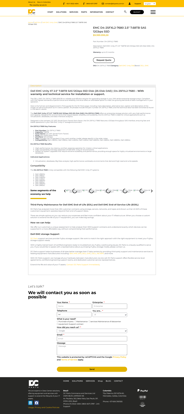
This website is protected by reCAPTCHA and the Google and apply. (91, 358)
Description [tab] (36, 86)
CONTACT (110, 12)
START (50, 12)
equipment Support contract (71, 324)
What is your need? (66, 319)
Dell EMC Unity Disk (49, 22)
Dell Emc (37, 22)
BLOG (108, 381)
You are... (97, 311)
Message (61, 343)
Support (138, 4)
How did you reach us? (68, 327)
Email (60, 335)
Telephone (62, 310)
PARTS (84, 12)
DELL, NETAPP (98, 253)
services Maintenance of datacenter (106, 322)
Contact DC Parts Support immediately (83, 265)
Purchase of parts (66, 322)
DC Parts (34, 238)
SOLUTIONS (61, 12)
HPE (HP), (78, 253)
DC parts (153, 12)
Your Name (62, 302)
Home (30, 22)
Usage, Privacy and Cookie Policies (43, 407)
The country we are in (38, 5)
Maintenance (82, 322)
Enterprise (98, 302)
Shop (100, 381)
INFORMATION (96, 12)
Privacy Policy (119, 357)
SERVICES (73, 12)
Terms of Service (69, 360)
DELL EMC (144, 66)
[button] (125, 12)
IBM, (71, 253)
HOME (66, 381)
